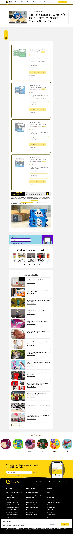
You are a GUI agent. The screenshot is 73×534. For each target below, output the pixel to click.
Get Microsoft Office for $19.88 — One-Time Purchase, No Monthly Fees (37, 280)
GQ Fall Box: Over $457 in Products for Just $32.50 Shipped (38, 311)
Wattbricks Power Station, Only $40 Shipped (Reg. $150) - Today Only (38, 353)
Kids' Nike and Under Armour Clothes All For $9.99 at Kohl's (37, 373)
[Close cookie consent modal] (69, 521)
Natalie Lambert (32, 11)
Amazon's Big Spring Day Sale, (27, 202)
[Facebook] (6, 35)
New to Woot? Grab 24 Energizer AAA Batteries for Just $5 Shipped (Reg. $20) (38, 363)
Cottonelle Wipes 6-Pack (38, 50)
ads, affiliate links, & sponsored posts (19, 25)
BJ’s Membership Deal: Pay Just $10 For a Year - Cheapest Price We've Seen (38, 416)
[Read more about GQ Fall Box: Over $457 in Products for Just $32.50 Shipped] (18, 313)
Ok (65, 524)
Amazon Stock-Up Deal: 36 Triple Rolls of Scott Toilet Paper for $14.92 (37, 290)
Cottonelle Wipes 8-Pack (38, 87)
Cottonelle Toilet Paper (38, 124)
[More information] (45, 61)
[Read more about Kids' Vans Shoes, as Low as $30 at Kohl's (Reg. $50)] (18, 407)
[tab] (24, 264)
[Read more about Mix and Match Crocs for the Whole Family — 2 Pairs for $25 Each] (18, 323)
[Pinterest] (6, 38)
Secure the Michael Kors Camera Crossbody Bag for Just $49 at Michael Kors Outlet (38, 342)
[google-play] (62, 481)
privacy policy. (52, 524)
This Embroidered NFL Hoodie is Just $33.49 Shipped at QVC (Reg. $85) (37, 394)
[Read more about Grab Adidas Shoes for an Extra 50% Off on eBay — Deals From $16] (18, 302)
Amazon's (36, 197)
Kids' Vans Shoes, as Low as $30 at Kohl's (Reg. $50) (38, 405)
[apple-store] (52, 481)
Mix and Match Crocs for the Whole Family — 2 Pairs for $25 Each (37, 321)
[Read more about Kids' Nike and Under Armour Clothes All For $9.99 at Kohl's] (18, 375)
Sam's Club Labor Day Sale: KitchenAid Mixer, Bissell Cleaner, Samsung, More (37, 384)
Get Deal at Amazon (35, 72)
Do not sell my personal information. (17, 525)
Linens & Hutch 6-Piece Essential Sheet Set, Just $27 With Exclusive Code (38, 332)
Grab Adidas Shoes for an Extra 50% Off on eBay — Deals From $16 (38, 301)
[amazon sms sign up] (31, 194)
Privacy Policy (23, 243)
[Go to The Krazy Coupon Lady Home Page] (9, 2)
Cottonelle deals (34, 199)
